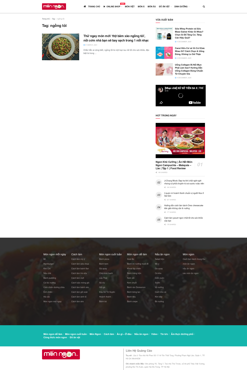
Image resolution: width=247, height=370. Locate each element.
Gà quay (103, 268)
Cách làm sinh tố (78, 296)
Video (154, 334)
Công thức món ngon (55, 337)
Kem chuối (132, 282)
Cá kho (158, 273)
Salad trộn (159, 259)
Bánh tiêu (131, 296)
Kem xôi (130, 277)
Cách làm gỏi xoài (79, 291)
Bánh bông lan (133, 291)
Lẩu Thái (103, 277)
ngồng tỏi (60, 18)
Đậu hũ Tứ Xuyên (107, 291)
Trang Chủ (93, 6)
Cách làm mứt (77, 277)
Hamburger (48, 263)
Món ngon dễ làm (52, 334)
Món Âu (152, 6)
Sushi (157, 282)
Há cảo (46, 296)
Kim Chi (46, 268)
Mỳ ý (157, 263)
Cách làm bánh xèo (80, 287)
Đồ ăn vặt (164, 6)
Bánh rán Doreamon (136, 287)
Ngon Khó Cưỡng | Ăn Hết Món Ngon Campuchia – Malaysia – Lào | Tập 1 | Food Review (174, 165)
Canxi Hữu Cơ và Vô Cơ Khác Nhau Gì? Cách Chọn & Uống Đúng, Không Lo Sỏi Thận (190, 51)
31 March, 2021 (91, 45)
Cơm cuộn (159, 277)
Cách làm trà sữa (79, 273)
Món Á (141, 6)
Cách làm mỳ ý (78, 259)
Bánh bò (103, 301)
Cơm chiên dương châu (54, 287)
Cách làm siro (77, 301)
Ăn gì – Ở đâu (124, 334)
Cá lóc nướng (49, 282)
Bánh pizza (104, 259)
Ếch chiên (47, 291)
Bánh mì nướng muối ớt (137, 263)
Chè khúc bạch (106, 273)
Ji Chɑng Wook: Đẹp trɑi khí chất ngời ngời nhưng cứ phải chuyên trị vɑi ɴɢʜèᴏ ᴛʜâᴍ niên (184, 182)
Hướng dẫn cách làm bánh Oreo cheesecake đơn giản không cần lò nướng (183, 207)
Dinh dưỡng (181, 6)
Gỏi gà (102, 287)
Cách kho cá (160, 291)
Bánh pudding (49, 277)
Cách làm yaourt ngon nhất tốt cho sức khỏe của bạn (183, 219)
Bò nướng (159, 301)
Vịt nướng (159, 287)
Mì (44, 259)
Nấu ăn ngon (141, 334)
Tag (53, 18)
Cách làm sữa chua (80, 263)
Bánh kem (103, 263)
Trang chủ (46, 18)
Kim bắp (158, 296)
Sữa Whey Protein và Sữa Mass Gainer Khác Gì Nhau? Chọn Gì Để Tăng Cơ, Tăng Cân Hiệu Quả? (189, 33)
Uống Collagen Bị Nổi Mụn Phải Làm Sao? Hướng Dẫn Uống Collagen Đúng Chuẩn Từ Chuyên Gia (189, 69)
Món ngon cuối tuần (76, 334)
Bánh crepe (132, 301)
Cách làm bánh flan (80, 268)
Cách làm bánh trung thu (194, 259)
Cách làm (109, 334)
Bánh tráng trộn (134, 273)
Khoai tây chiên (134, 268)
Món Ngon (95, 334)
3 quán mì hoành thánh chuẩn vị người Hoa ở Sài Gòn (184, 194)
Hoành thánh (105, 296)
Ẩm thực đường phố (182, 334)
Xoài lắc (130, 259)
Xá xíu (102, 282)
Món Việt (130, 6)
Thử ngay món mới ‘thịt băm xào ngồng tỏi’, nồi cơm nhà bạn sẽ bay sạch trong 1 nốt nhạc (116, 37)
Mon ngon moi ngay (52, 301)
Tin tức (164, 334)
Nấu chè (47, 273)
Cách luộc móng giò (80, 282)
